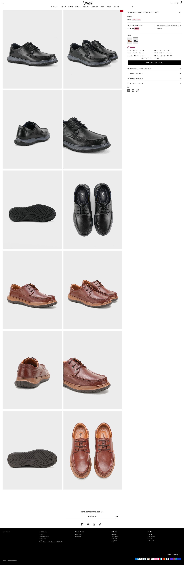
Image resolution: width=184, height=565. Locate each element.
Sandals (77, 7)
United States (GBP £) (172, 554)
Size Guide (114, 538)
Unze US (150, 538)
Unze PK (150, 534)
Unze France (151, 540)
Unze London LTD (13, 560)
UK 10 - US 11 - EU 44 (137, 56)
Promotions (114, 540)
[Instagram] (94, 524)
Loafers (109, 7)
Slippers (70, 7)
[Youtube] (88, 524)
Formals (63, 7)
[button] (137, 90)
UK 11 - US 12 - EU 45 (163, 56)
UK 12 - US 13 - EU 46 (150, 58)
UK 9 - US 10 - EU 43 (162, 53)
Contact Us (41, 534)
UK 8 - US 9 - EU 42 (136, 53)
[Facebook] (82, 524)
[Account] (174, 2)
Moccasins (95, 7)
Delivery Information (44, 536)
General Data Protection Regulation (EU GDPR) (50, 542)
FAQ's (40, 540)
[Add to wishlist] (174, 12)
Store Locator (6, 532)
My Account (78, 536)
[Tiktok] (100, 524)
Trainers (116, 7)
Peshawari (86, 7)
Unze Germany (151, 536)
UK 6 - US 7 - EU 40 (136, 50)
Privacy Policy (42, 538)
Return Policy (78, 534)
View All (55, 7)
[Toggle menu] (2, 2)
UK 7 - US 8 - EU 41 (162, 50)
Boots (102, 7)
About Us (114, 534)
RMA (113, 542)
